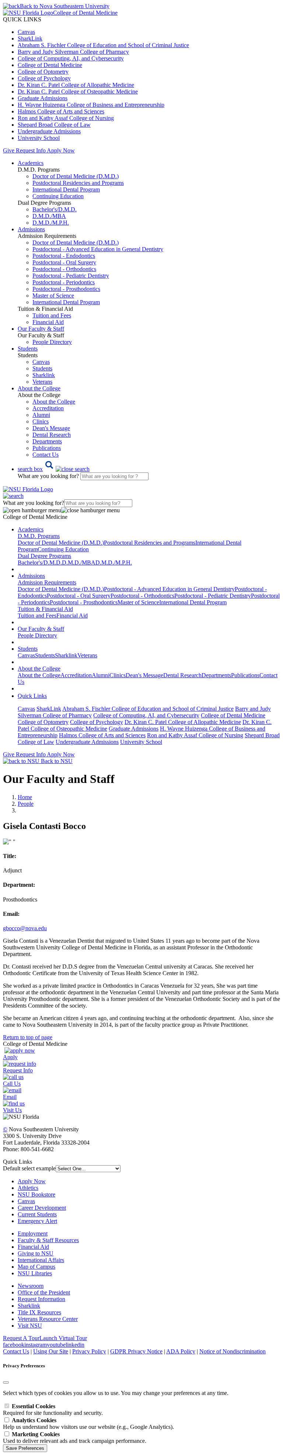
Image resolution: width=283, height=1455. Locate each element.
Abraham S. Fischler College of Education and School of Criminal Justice (103, 45)
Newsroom (30, 1286)
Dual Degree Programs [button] (44, 556)
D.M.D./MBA (49, 216)
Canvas (26, 32)
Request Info (30, 150)
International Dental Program (66, 189)
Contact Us (45, 454)
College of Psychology (44, 78)
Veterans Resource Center (48, 1319)
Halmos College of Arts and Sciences (61, 111)
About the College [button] (39, 388)
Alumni (41, 415)
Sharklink (43, 375)
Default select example (29, 1168)
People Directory (52, 342)
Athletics (28, 1188)
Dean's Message (51, 428)
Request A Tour (21, 1338)
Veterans (42, 382)
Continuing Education (58, 196)
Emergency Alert (37, 1221)
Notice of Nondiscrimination (232, 1351)
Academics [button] (30, 163)
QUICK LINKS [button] (22, 19)
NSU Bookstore (36, 1194)
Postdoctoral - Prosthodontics (66, 289)
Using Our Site (50, 1351)
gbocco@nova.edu (25, 928)
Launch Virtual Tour (63, 1338)
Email (10, 1097)
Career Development (42, 1208)
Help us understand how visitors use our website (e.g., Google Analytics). (88, 1423)
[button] (54, 469)
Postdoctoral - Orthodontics (64, 269)
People (26, 804)
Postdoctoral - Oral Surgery (64, 262)
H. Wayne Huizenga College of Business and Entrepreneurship (91, 105)
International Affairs (41, 1260)
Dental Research (51, 435)
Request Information (41, 1299)
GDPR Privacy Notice (136, 1351)
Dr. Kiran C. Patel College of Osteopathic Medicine (78, 91)
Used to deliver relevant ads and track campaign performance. (74, 1437)
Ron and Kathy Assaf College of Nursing (66, 118)
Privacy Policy (89, 1351)
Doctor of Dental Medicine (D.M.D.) (75, 176)
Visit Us (12, 1110)
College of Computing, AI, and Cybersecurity (71, 58)
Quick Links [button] (32, 696)
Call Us (12, 1083)
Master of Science (53, 295)
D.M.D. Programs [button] (39, 536)
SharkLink (30, 38)
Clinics (40, 421)
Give (8, 150)
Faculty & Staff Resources (48, 1240)
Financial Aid (48, 322)
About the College (53, 401)
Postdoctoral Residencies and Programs (78, 183)
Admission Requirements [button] (47, 582)
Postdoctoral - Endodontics (63, 256)
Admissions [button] (31, 229)
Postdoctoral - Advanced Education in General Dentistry (97, 249)
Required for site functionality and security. (53, 1409)
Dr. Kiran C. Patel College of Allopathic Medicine (76, 85)
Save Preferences (25, 1448)
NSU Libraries (35, 1273)
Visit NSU (30, 1325)
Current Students (37, 1214)
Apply (10, 1057)
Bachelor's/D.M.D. (54, 209)
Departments (47, 441)
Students (42, 368)
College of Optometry (43, 71)
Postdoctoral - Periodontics (63, 282)
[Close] (6, 1382)
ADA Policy (180, 1351)
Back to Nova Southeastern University (64, 6)
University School (39, 138)
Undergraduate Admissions (49, 131)
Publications (46, 448)
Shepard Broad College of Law (54, 125)
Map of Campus (36, 1267)
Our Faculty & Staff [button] (41, 329)
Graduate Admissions (42, 98)
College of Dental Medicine (50, 65)
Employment (33, 1233)
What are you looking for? (49, 476)
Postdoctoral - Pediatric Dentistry (70, 276)
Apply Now (61, 150)
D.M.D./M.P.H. (50, 222)
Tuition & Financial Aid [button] (45, 609)
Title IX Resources (39, 1312)
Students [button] (28, 348)
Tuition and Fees (51, 315)
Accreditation (48, 408)
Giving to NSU (35, 1253)
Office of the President (44, 1292)
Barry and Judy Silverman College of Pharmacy (73, 52)
